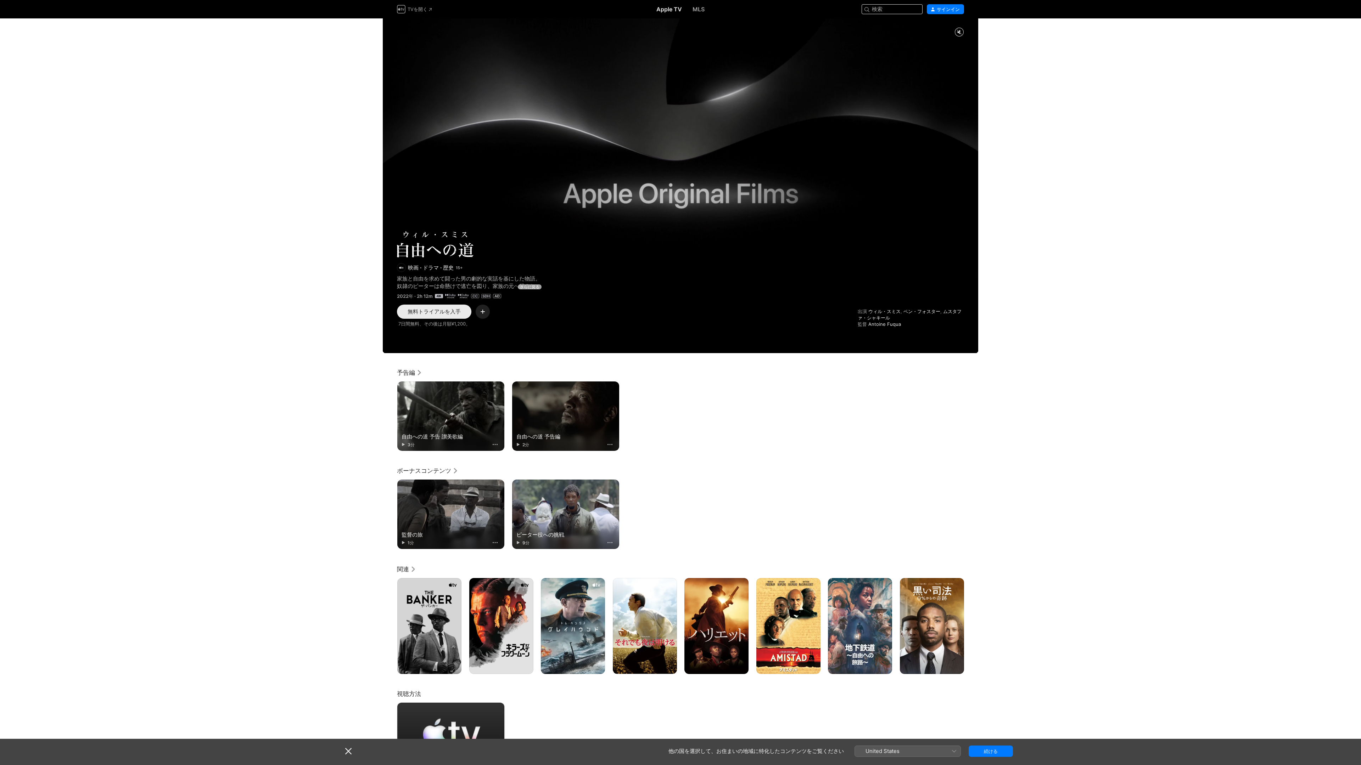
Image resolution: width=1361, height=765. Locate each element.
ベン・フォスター (921, 311)
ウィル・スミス (884, 311)
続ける (991, 751)
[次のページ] (971, 625)
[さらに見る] (495, 444)
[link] (409, 372)
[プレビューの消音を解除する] (959, 32)
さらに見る (529, 286)
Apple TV (669, 9)
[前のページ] (390, 625)
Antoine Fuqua (884, 324)
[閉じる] (348, 751)
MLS (699, 9)
